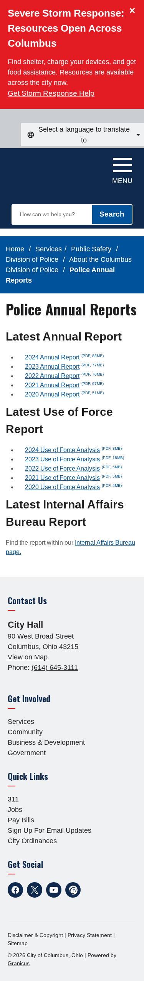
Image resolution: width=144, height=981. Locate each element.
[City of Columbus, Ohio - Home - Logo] (46, 167)
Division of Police (33, 259)
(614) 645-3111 (54, 667)
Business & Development (46, 742)
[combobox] (82, 134)
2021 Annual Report (64, 385)
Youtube (53, 890)
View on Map (28, 657)
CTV (73, 890)
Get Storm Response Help (51, 93)
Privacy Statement (90, 935)
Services (48, 249)
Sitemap (18, 943)
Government (27, 753)
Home (15, 249)
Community (25, 732)
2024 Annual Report (64, 357)
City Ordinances (32, 841)
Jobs (15, 809)
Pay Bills (21, 820)
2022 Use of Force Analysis (73, 468)
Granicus (19, 963)
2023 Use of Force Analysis (74, 459)
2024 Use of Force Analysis (73, 450)
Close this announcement (134, 8)
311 (13, 799)
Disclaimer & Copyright (35, 935)
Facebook (15, 890)
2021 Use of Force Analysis (73, 477)
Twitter (34, 890)
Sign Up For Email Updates (49, 830)
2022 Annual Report (64, 376)
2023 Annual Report (64, 366)
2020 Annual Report (64, 394)
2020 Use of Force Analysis (73, 487)
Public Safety (92, 249)
